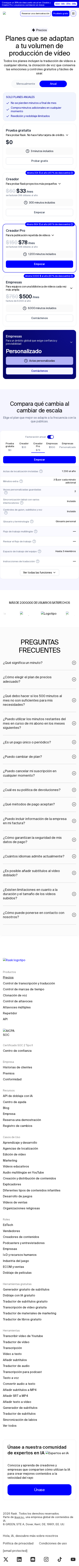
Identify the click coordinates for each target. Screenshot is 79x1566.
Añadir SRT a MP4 (15, 1395)
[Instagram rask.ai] (46, 1559)
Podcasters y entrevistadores (24, 1243)
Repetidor (10, 1013)
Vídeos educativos (16, 1166)
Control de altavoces (18, 1001)
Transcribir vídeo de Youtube (23, 1336)
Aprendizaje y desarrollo (20, 1142)
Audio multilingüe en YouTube (23, 1172)
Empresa (9, 1113)
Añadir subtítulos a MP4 (20, 1389)
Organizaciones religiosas (21, 1208)
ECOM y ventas (13, 1266)
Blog (6, 1108)
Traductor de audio (16, 1365)
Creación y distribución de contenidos (29, 1178)
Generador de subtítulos (20, 1407)
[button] (73, 13)
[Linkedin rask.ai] (19, 1559)
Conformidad (12, 1079)
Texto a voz (11, 1377)
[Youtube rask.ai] (73, 1559)
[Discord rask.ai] (33, 1559)
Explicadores (12, 1184)
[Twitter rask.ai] (6, 1559)
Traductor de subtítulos (19, 1413)
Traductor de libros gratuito (22, 1319)
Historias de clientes (17, 1067)
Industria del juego (16, 1260)
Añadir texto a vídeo (17, 1401)
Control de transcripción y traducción (29, 983)
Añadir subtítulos (15, 1360)
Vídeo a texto (12, 1353)
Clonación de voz (15, 995)
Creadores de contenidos (21, 1236)
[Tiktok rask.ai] (60, 1559)
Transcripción (12, 1348)
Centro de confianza (17, 1050)
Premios (9, 1073)
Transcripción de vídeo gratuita (25, 1307)
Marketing (10, 1160)
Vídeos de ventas (15, 1202)
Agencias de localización (20, 1148)
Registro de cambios (17, 1125)
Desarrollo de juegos (17, 1196)
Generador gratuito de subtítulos (26, 1289)
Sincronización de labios (20, 1419)
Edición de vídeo (14, 1154)
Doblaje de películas (17, 1272)
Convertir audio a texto (19, 1383)
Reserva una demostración (22, 1119)
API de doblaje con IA (18, 1096)
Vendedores (11, 1231)
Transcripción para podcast (22, 1372)
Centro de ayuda (14, 1102)
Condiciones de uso (53, 1543)
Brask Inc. (19, 1517)
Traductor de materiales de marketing (29, 1313)
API (5, 1019)
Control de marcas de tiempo (23, 989)
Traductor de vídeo (16, 1342)
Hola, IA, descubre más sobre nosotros (30, 1535)
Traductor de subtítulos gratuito (25, 1301)
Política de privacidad (18, 1543)
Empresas (10, 1248)
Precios (8, 977)
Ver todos (10, 1425)
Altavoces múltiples (17, 1007)
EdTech (8, 1224)
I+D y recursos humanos (20, 1254)
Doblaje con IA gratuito (19, 1295)
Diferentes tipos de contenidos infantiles (31, 1190)
